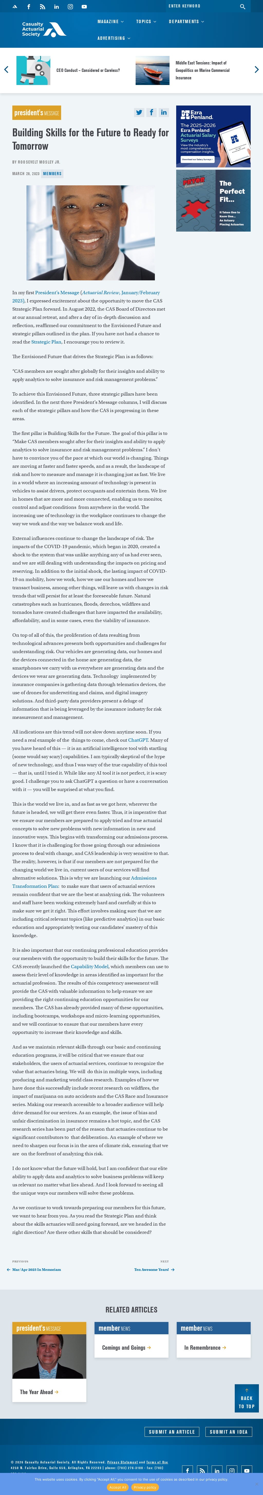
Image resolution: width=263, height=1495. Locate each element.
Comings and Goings (124, 1347)
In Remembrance (203, 1347)
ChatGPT (138, 740)
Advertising (111, 38)
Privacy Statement (122, 1462)
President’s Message (57, 293)
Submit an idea (229, 1432)
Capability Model (89, 966)
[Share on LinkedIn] (164, 112)
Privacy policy (145, 1487)
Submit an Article (172, 1432)
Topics (143, 21)
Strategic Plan (46, 342)
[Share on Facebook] (151, 112)
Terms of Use (157, 1462)
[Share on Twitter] (139, 112)
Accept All (117, 1487)
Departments (184, 21)
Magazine (108, 21)
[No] (256, 1484)
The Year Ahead (37, 1391)
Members (52, 173)
